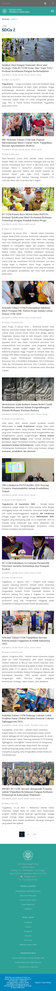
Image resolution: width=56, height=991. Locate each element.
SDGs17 (26, 75)
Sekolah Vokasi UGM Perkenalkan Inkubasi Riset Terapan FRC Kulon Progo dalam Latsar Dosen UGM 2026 (27, 310)
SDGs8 (26, 224)
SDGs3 (26, 573)
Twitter (28, 927)
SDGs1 (14, 799)
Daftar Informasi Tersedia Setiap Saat (28, 958)
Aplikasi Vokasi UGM (28, 944)
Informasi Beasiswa (28, 895)
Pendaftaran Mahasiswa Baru (28, 891)
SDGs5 (38, 799)
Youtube (28, 935)
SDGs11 (14, 75)
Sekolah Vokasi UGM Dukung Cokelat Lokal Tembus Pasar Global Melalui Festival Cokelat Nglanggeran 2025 (28, 718)
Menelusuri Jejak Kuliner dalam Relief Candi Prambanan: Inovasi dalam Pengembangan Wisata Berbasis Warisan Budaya (27, 407)
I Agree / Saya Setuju (43, 982)
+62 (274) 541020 (29, 879)
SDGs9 (39, 150)
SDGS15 (20, 75)
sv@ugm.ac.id (29, 876)
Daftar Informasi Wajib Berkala (28, 962)
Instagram (28, 931)
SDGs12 (15, 150)
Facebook (28, 922)
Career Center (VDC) (28, 900)
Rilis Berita (6, 75)
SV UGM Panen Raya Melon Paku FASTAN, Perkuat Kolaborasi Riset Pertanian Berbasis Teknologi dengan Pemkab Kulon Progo (27, 217)
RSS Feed (28, 940)
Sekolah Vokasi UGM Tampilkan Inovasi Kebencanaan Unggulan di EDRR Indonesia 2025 (26, 640)
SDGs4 (38, 414)
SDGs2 (32, 75)
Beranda (5, 19)
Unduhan (28, 909)
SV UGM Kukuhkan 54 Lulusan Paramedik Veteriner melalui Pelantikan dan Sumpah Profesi (25, 566)
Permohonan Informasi (28, 967)
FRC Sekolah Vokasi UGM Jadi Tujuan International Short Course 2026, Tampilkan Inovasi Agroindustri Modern (27, 142)
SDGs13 (21, 150)
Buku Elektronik (28, 904)
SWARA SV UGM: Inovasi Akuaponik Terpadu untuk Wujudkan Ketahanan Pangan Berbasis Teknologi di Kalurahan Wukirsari (27, 791)
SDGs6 (38, 75)
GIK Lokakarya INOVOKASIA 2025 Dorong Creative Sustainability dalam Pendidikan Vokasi (25, 488)
